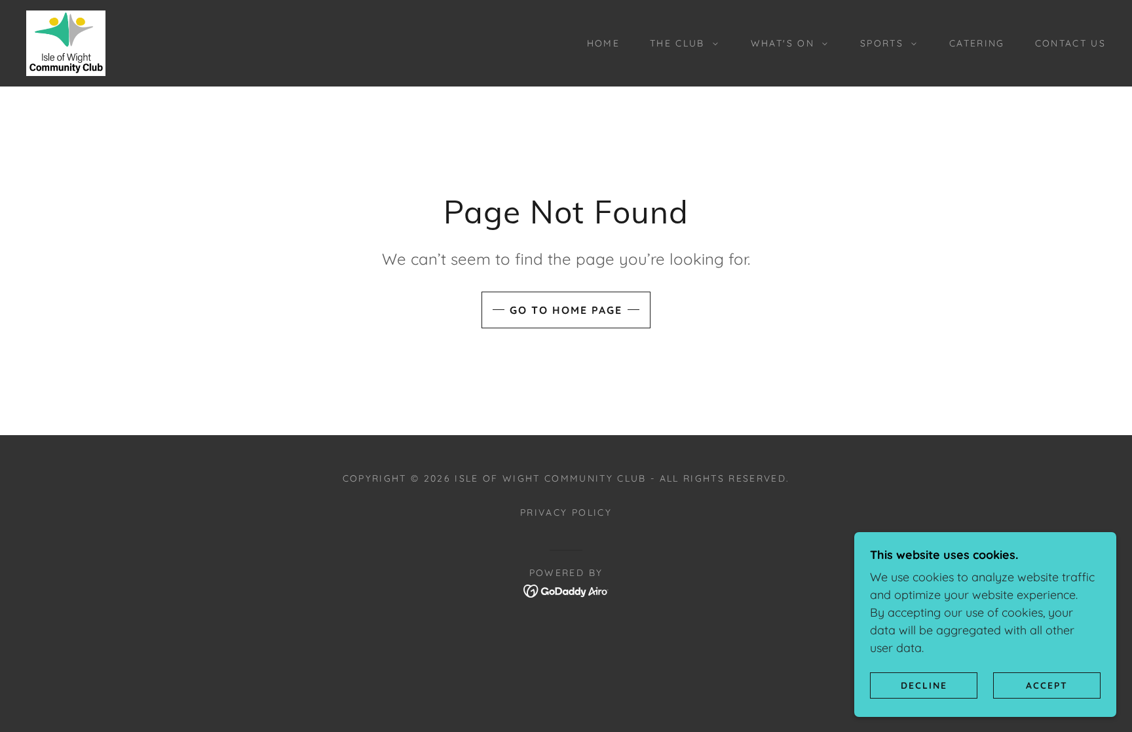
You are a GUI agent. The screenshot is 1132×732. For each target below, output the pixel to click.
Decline (924, 685)
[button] (681, 43)
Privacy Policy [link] (566, 512)
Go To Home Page (566, 310)
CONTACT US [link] (1070, 43)
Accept (1047, 685)
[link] (65, 42)
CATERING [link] (977, 43)
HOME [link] (603, 43)
